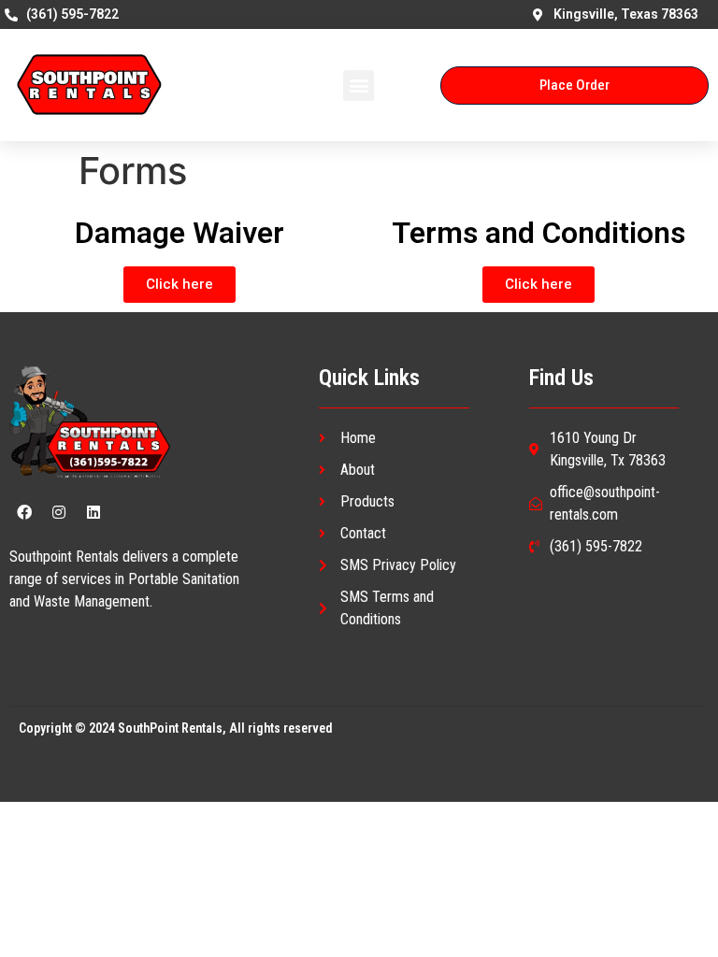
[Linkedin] (93, 512)
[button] (358, 85)
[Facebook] (24, 512)
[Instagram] (59, 512)
